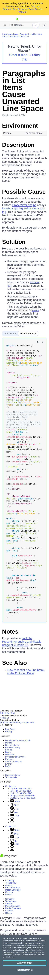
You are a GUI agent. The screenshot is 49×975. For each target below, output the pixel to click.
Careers (9, 892)
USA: (21, 788)
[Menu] (5, 25)
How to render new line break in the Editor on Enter (25, 671)
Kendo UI (4, 718)
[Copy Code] (37, 342)
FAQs (7, 766)
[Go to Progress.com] (8, 857)
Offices (8, 894)
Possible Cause (24, 191)
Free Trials (10, 729)
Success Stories (12, 775)
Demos (8, 743)
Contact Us (10, 786)
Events (8, 764)
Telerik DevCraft (7, 713)
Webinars (9, 754)
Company (9, 880)
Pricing (8, 731)
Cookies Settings (24, 970)
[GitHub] (12, 819)
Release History (12, 747)
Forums (8, 750)
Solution (13, 242)
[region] (24, 955)
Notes (10, 631)
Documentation (12, 745)
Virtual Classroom (13, 761)
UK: (20, 791)
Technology (10, 883)
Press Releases (12, 887)
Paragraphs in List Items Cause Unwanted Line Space (22, 35)
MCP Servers (6, 722)
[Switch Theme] (44, 25)
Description (18, 145)
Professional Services (15, 757)
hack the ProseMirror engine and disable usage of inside (21, 642)
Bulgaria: (22, 795)
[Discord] (12, 822)
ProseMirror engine (24, 205)
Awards (8, 885)
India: (21, 793)
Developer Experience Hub (17, 740)
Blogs (8, 752)
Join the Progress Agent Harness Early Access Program (22, 9)
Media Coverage (13, 890)
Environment (20, 125)
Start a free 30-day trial (24, 57)
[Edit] (42, 342)
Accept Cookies (24, 963)
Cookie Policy (8, 952)
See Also (14, 662)
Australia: (22, 798)
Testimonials (11, 777)
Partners (9, 759)
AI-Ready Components (23, 722)
